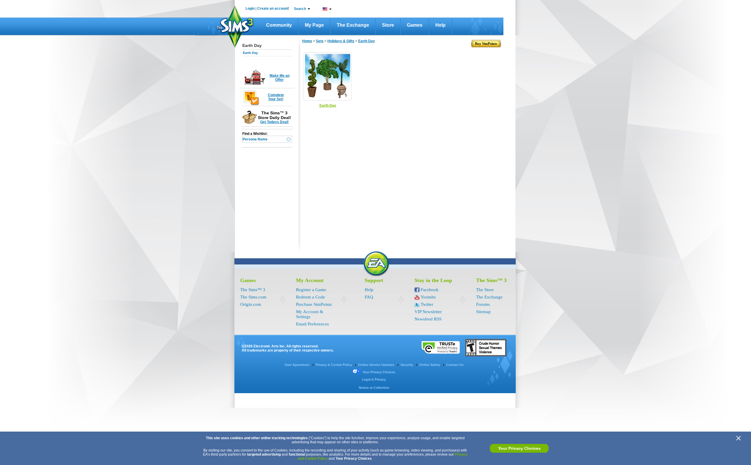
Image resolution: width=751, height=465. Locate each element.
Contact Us (455, 364)
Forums (483, 304)
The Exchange (353, 25)
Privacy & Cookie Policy (334, 364)
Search (300, 9)
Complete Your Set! (276, 97)
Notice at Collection (374, 387)
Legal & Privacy (374, 379)
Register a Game (311, 289)
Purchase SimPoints (314, 304)
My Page (314, 25)
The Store (485, 289)
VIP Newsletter (428, 311)
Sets (320, 41)
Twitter (427, 304)
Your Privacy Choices (519, 448)
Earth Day (250, 53)
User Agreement (297, 364)
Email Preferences (312, 324)
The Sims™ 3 (252, 289)
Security (407, 364)
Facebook (430, 289)
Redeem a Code (310, 297)
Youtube (428, 297)
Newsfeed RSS (428, 319)
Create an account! (273, 8)
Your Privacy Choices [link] (379, 372)
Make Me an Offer (280, 78)
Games (414, 25)
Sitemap (483, 311)
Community (279, 25)
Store (388, 25)
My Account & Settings (309, 314)
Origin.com (250, 304)
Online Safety (430, 364)
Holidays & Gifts (340, 41)
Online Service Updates (376, 364)
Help (440, 25)
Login (250, 8)
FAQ (369, 297)
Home (307, 41)
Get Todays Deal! (274, 122)
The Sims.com (253, 297)
